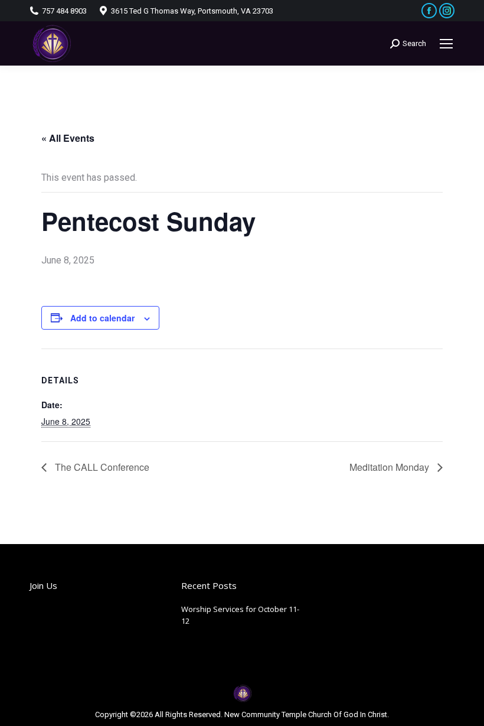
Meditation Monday (390, 467)
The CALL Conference (101, 467)
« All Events (67, 138)
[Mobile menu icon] (446, 43)
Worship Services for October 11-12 (240, 615)
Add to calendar (102, 318)
